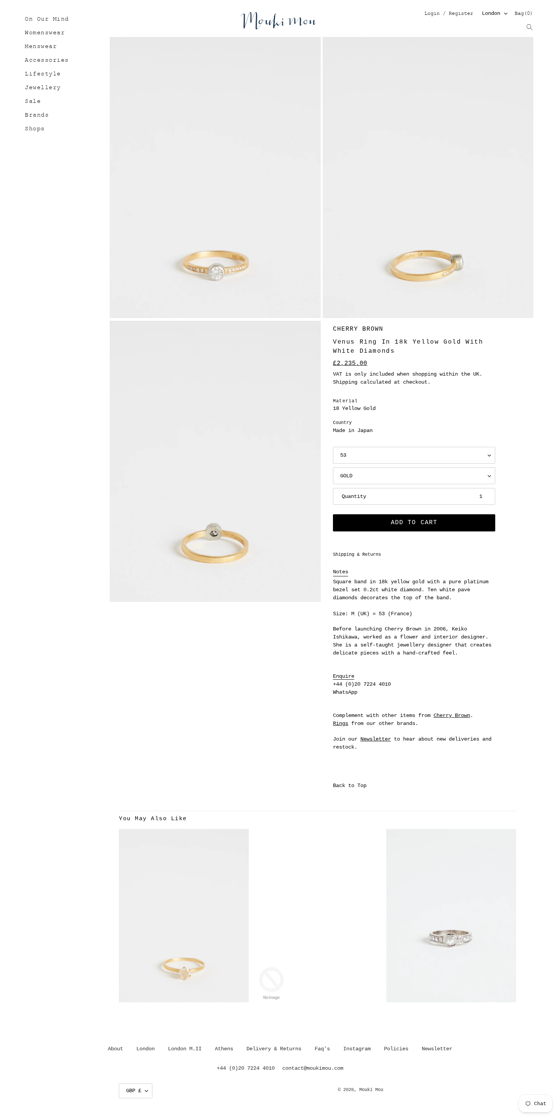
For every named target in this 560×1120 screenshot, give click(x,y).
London (491, 13)
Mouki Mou (371, 1090)
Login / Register (448, 14)
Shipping (345, 382)
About (115, 1049)
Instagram (357, 1049)
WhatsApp (345, 692)
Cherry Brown (358, 329)
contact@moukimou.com (312, 1068)
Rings (340, 723)
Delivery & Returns (273, 1049)
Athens (224, 1049)
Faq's (322, 1049)
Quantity (354, 496)
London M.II (185, 1049)
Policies (396, 1049)
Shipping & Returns (357, 554)
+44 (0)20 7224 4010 (362, 684)
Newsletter (375, 739)
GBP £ (133, 1091)
